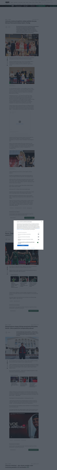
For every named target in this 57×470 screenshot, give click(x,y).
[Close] (42, 222)
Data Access (28, 248)
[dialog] (28, 235)
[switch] (38, 234)
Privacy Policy (33, 248)
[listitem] (28, 232)
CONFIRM (22, 245)
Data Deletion (24, 248)
